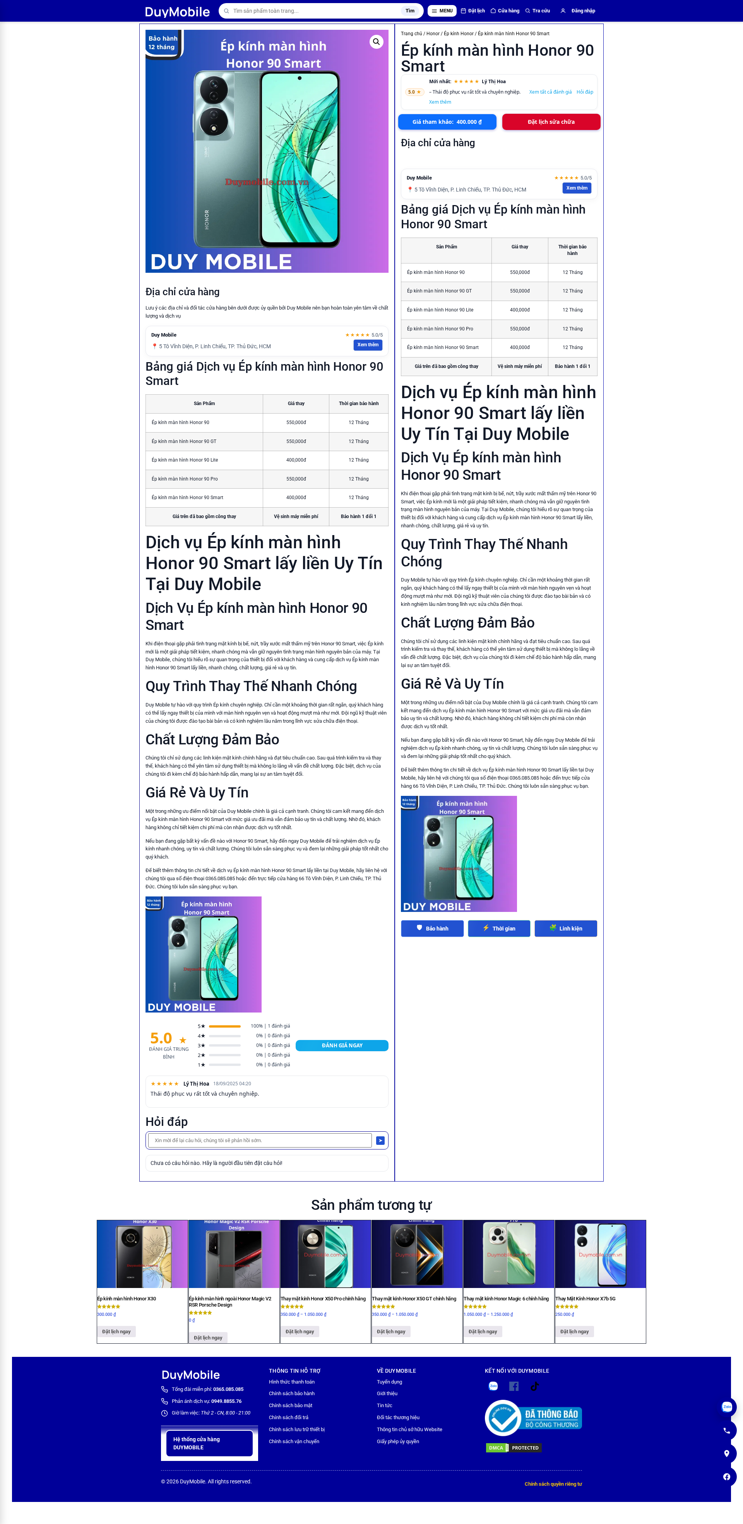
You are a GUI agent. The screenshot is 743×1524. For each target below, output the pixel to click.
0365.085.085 (228, 1389)
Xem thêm (368, 344)
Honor (433, 33)
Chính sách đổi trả (288, 1417)
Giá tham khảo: (447, 121)
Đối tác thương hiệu (398, 1417)
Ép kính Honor (459, 33)
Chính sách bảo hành (292, 1393)
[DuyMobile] (178, 11)
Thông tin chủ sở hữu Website (409, 1429)
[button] (376, 42)
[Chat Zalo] (727, 1407)
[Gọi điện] (727, 1430)
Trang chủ (411, 33)
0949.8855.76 (226, 1401)
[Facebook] (727, 1477)
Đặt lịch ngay (116, 1331)
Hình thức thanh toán (292, 1382)
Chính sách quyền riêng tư (553, 1484)
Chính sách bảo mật (290, 1405)
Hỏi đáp (585, 92)
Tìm (410, 11)
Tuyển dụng (389, 1382)
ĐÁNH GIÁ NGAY (342, 1045)
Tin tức (384, 1405)
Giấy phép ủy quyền (398, 1441)
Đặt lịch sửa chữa (551, 121)
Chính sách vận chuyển (294, 1441)
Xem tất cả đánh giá (550, 92)
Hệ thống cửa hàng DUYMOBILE (196, 1443)
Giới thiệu (387, 1393)
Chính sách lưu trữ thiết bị (297, 1429)
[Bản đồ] (727, 1454)
